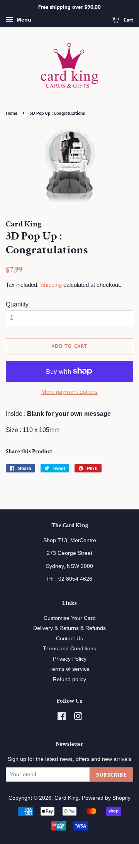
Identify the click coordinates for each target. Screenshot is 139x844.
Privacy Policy (69, 659)
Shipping (51, 284)
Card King (66, 798)
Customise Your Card (70, 618)
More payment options (69, 392)
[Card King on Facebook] (61, 718)
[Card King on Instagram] (78, 718)
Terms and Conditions (69, 648)
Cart (127, 19)
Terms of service (69, 669)
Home (11, 113)
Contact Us (69, 638)
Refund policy (69, 679)
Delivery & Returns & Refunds (69, 628)
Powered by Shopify (106, 798)
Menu (23, 20)
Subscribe (111, 774)
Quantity (17, 304)
